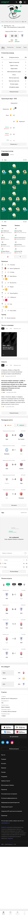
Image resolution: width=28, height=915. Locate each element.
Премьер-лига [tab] (17, 365)
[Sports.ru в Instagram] (12, 743)
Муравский (22, 121)
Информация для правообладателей (10, 802)
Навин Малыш (6, 251)
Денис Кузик (19, 253)
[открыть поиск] (16, 2)
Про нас (3, 755)
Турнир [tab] (25, 47)
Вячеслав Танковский (21, 232)
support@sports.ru (5, 823)
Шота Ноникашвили (21, 237)
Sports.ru (5, 827)
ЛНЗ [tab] (11, 365)
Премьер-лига (18, 21)
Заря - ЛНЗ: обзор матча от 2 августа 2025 (24, 21)
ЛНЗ (16, 40)
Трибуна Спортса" (5, 781)
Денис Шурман (5, 707)
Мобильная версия (14, 749)
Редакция (3, 759)
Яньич (7, 115)
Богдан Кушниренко (20, 239)
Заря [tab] (7, 365)
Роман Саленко (6, 246)
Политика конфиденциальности (9, 798)
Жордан (7, 133)
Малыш (7, 127)
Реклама (3, 772)
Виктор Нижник (12, 711)
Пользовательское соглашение (9, 794)
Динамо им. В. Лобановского (9, 698)
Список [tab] (12, 154)
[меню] (25, 2)
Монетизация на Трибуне (7, 785)
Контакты (3, 763)
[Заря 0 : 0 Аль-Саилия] (12, 41)
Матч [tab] (3, 47)
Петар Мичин (6, 239)
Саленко (7, 135)
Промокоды (4, 815)
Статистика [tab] (10, 47)
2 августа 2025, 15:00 (11, 31)
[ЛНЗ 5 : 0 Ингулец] (15, 41)
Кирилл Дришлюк (7, 253)
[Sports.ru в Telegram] (3, 743)
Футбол (6, 21)
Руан (8, 140)
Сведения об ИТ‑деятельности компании (11, 811)
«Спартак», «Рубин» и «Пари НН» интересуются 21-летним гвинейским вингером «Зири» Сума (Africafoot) (11, 371)
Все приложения (14, 736)
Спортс (2, 21)
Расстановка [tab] (5, 154)
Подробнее (10, 838)
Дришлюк (6, 128)
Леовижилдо (6, 109)
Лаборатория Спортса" (7, 807)
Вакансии (3, 768)
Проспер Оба (19, 251)
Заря (12, 40)
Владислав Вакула (7, 232)
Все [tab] (3, 365)
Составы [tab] (18, 47)
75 (3, 406)
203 (4, 392)
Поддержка (4, 776)
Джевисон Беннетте (20, 246)
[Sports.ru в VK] (8, 743)
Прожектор (4, 789)
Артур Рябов (19, 231)
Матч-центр (11, 21)
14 (3, 376)
